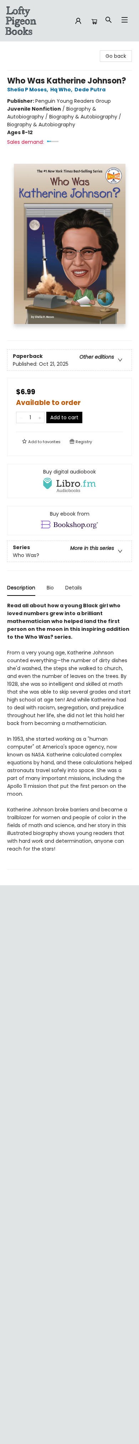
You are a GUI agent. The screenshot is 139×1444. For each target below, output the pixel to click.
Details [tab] (73, 587)
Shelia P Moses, (28, 89)
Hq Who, (61, 89)
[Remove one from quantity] (20, 417)
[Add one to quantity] (39, 417)
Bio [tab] (50, 587)
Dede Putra (89, 89)
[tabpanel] (69, 736)
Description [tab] (21, 587)
